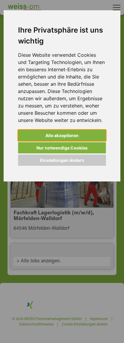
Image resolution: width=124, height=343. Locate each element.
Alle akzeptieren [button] (62, 135)
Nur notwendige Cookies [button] (62, 147)
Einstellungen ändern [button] (62, 160)
